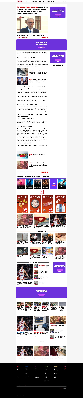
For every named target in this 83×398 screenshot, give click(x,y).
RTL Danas (30, 3)
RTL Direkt (35, 3)
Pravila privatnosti (37, 388)
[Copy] (47, 37)
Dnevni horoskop (56, 370)
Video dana (55, 378)
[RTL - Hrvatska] (61, 388)
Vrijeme (50, 3)
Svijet (21, 3)
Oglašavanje (22, 388)
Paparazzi (36, 372)
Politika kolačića (32, 388)
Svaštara (55, 376)
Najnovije (65, 369)
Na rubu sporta (27, 372)
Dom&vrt (46, 369)
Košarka (26, 373)
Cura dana (55, 369)
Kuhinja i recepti (46, 370)
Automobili (46, 381)
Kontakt (41, 388)
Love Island (36, 374)
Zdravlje (45, 378)
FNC (25, 377)
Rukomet (26, 369)
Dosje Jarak (45, 3)
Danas (18, 366)
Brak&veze (46, 368)
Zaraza (31, 172)
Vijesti (18, 3)
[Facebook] (41, 37)
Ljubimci (46, 373)
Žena (44, 1)
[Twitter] (43, 37)
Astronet (55, 368)
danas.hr (26, 37)
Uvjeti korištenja (27, 388)
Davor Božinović (22, 172)
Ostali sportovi (27, 376)
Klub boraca (26, 370)
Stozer (34, 172)
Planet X (55, 374)
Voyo (35, 380)
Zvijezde (35, 368)
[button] (18, 180)
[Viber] (45, 37)
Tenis (26, 374)
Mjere (18, 172)
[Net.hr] (64, 388)
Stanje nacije (40, 3)
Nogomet (26, 368)
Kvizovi (55, 377)
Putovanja (46, 376)
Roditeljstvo (46, 377)
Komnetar (55, 372)
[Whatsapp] (44, 37)
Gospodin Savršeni (37, 377)
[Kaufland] (41, 192)
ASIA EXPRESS (53, 1)
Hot (33, 1)
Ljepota (45, 372)
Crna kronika (25, 3)
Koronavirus (27, 172)
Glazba (35, 370)
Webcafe (40, 1)
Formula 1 (26, 378)
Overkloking (55, 373)
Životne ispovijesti (47, 380)
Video (65, 368)
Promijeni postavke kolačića (47, 388)
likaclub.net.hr (27, 393)
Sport (30, 1)
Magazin (36, 1)
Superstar (36, 376)
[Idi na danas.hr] (20, 1)
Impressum (18, 388)
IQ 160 (49, 1)
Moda (45, 374)
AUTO (46, 1)
